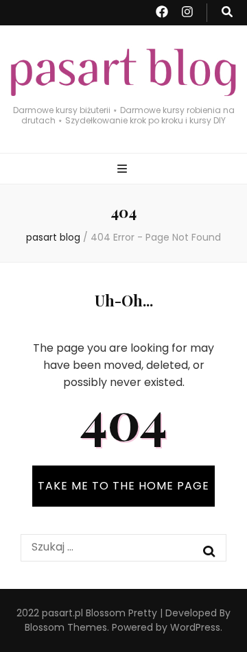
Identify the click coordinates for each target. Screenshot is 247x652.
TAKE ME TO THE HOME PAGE (123, 486)
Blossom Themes (66, 627)
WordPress (195, 627)
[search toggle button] (227, 12)
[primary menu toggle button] (123, 169)
